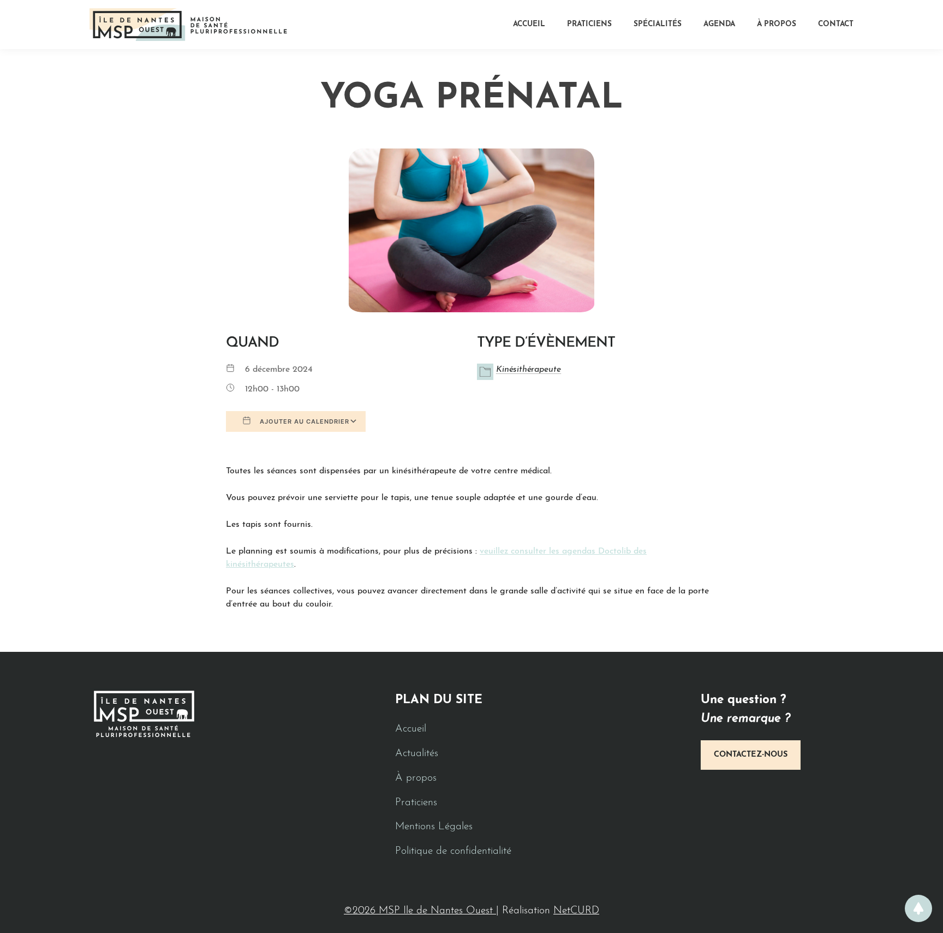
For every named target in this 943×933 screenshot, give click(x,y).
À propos (776, 24)
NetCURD (576, 911)
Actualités (416, 753)
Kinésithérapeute (528, 369)
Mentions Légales (434, 827)
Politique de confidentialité (453, 851)
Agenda (719, 24)
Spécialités (658, 24)
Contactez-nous (750, 755)
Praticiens (589, 24)
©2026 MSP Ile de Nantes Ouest (420, 911)
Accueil (529, 24)
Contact (836, 24)
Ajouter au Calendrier (303, 421)
